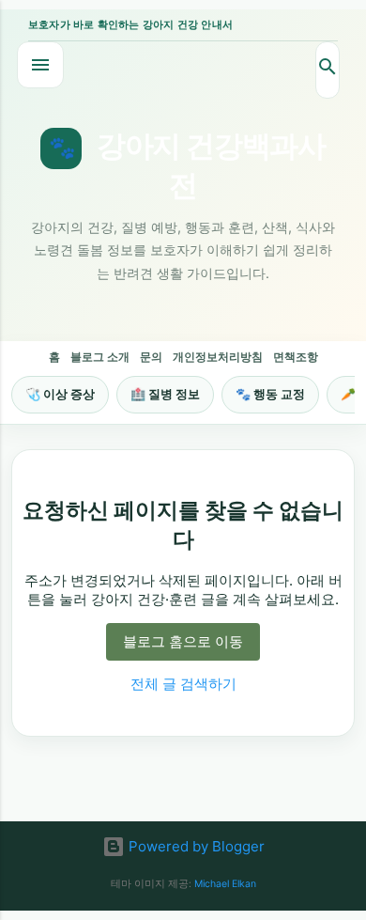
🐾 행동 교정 (270, 393)
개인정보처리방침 (218, 357)
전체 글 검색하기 (183, 684)
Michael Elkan (225, 884)
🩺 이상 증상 (60, 393)
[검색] (327, 70)
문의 (151, 357)
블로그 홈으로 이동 (183, 641)
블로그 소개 (100, 357)
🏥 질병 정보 (165, 393)
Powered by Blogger (195, 846)
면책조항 (295, 357)
